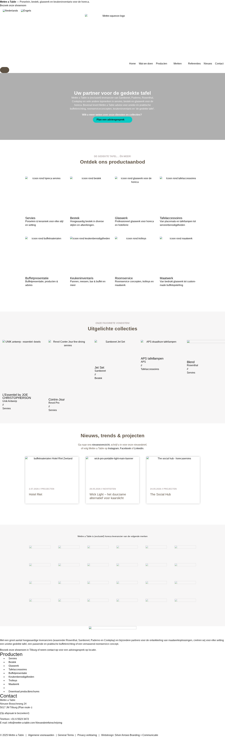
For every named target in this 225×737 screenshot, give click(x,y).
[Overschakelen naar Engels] (26, 11)
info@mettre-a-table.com (21, 722)
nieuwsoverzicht (101, 444)
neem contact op (49, 650)
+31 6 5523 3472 (20, 719)
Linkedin (138, 448)
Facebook (125, 448)
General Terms (66, 735)
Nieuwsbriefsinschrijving (49, 722)
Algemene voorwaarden (41, 735)
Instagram (113, 448)
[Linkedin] (4, 728)
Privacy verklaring (87, 735)
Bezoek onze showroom (13, 5)
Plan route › (25, 707)
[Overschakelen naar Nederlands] (10, 11)
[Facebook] (20, 728)
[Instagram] (12, 728)
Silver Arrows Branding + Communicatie (136, 735)
